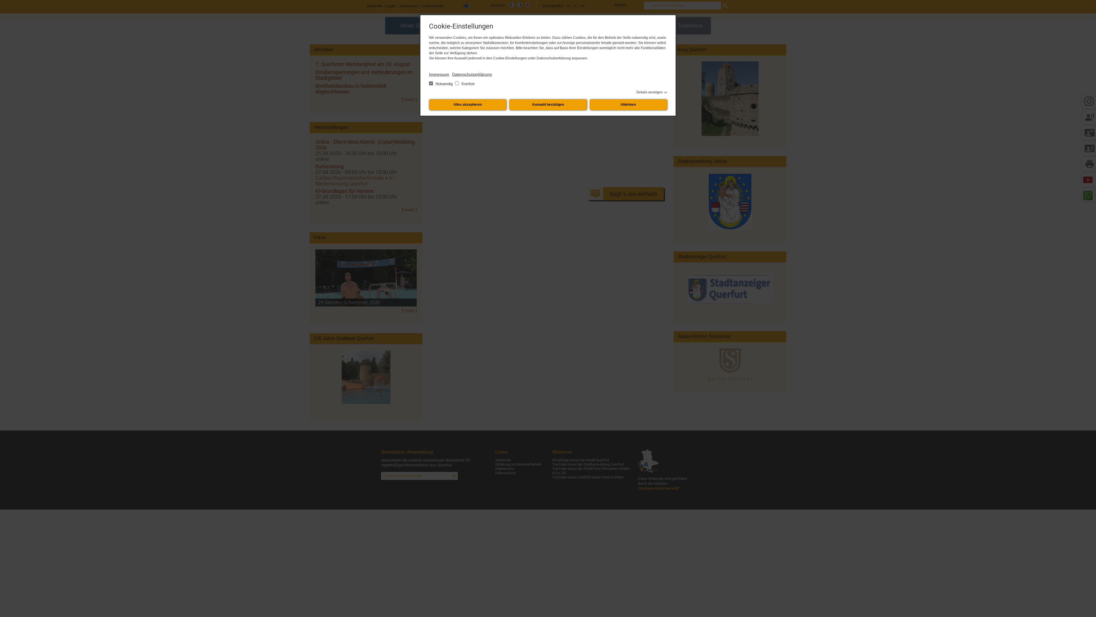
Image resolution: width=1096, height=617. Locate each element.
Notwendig (444, 84)
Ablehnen (628, 105)
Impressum (439, 74)
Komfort (467, 84)
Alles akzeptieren (468, 105)
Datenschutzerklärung (472, 74)
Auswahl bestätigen (548, 105)
